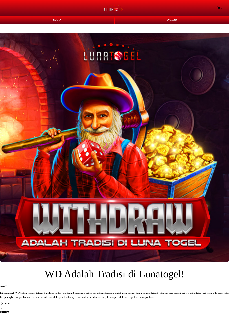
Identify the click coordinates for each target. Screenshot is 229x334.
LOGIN (57, 19)
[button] (4, 312)
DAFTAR (172, 19)
